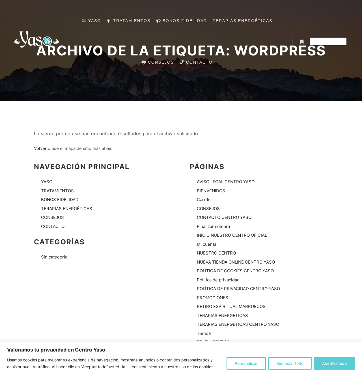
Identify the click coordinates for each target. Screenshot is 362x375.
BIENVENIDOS (211, 190)
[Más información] (302, 42)
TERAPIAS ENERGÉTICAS (66, 208)
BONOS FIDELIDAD (60, 199)
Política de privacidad (218, 280)
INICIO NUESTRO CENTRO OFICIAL (232, 235)
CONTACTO (52, 226)
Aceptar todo (334, 363)
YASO (46, 181)
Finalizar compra (213, 226)
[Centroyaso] (36, 41)
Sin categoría (54, 257)
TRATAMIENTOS (57, 190)
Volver (40, 148)
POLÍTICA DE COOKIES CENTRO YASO (235, 270)
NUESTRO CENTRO (216, 253)
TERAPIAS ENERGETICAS (222, 315)
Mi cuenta (206, 244)
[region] (181, 358)
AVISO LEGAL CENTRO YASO (226, 181)
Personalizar (246, 363)
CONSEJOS (52, 217)
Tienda (204, 333)
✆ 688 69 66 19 (328, 41)
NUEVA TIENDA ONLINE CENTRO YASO (236, 262)
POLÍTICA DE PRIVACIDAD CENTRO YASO (238, 288)
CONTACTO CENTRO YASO (224, 217)
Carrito (204, 199)
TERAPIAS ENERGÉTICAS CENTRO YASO (238, 324)
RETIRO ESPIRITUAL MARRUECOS (231, 306)
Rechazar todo (289, 363)
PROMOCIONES (212, 297)
